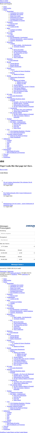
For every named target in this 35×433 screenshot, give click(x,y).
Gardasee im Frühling (16, 29)
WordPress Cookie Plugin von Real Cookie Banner (14, 432)
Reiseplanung (7, 149)
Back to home (3, 169)
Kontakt (5, 155)
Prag (8, 146)
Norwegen (9, 33)
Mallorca (12, 79)
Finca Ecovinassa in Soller (21, 91)
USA (8, 129)
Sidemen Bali (17, 56)
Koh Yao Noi (17, 125)
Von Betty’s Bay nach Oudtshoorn (23, 109)
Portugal (9, 68)
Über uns (5, 154)
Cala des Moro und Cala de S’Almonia (24, 86)
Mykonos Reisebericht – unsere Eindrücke (21, 39)
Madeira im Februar (19, 74)
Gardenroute (13, 108)
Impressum (10, 271)
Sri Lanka (9, 94)
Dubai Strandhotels (15, 137)
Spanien (9, 76)
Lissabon (9, 140)
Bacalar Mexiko (14, 65)
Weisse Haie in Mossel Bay (21, 111)
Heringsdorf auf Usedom (17, 17)
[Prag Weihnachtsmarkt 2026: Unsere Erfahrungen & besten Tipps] (6, 191)
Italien (8, 28)
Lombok (12, 43)
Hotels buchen (7, 8)
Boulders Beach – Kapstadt (21, 103)
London (9, 142)
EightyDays (25, 274)
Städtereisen (6, 138)
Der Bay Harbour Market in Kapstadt (24, 106)
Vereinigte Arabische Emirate (14, 134)
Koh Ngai (16, 126)
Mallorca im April (22, 82)
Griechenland (10, 36)
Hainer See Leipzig (15, 16)
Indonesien (10, 42)
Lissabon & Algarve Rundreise (22, 71)
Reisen (5, 9)
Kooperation (6, 157)
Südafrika (9, 97)
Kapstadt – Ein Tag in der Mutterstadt (24, 102)
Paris (8, 145)
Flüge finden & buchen (13, 151)
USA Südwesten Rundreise (17, 132)
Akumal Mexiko (14, 63)
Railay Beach (17, 128)
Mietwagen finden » (17, 264)
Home (5, 6)
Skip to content (4, 0)
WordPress (14, 274)
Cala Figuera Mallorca (20, 88)
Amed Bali (16, 54)
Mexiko (9, 62)
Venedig (12, 31)
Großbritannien (11, 25)
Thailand (9, 119)
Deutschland (10, 11)
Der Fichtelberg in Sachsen (17, 20)
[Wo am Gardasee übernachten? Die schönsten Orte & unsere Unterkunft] (6, 180)
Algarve (12, 69)
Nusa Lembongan (18, 57)
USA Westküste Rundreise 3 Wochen (20, 131)
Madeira (12, 72)
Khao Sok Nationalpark (20, 123)
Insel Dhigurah (14, 60)
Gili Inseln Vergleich (19, 46)
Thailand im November (16, 120)
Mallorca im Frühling (19, 80)
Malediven (9, 59)
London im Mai (14, 26)
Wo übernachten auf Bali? (21, 52)
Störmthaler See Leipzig (16, 14)
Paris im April (14, 23)
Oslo (11, 34)
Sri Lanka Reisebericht (16, 95)
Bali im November (19, 49)
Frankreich (10, 22)
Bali (11, 48)
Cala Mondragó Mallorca (20, 89)
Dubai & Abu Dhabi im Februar (18, 135)
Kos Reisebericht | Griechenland (19, 37)
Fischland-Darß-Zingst (16, 19)
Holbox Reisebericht (15, 66)
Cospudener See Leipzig (16, 13)
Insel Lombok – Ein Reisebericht (22, 45)
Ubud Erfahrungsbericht (20, 51)
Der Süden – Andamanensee (17, 122)
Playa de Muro (17, 92)
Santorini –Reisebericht (16, 40)
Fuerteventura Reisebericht (17, 77)
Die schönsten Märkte (16, 112)
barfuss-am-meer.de (5, 2)
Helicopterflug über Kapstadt (21, 105)
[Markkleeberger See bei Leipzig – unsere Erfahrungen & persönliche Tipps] (6, 202)
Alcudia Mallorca (18, 85)
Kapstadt (12, 100)
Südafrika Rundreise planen (17, 99)
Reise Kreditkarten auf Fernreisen (16, 152)
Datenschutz (3, 271)
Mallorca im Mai (21, 83)
